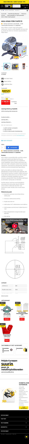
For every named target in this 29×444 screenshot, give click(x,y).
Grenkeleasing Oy (20, 135)
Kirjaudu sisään (25, 5)
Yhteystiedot (5, 415)
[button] (6, 140)
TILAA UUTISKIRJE (24, 407)
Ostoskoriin (12, 147)
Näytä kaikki (4, 296)
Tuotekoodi (3, 73)
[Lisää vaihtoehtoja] (26, 437)
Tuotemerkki (4, 88)
